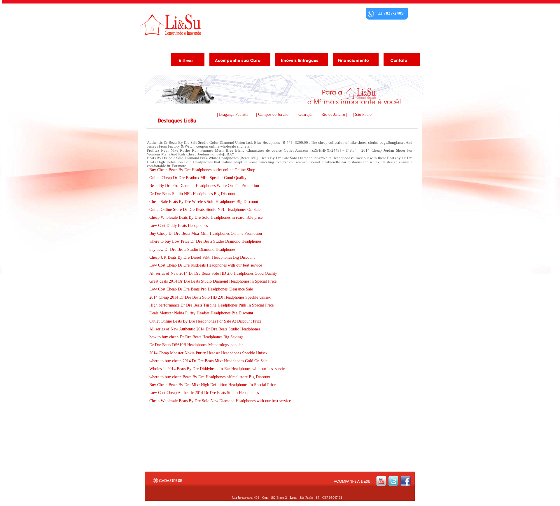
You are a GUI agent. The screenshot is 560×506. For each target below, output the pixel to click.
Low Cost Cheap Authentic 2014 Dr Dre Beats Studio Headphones (204, 393)
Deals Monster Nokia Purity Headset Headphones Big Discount (201, 313)
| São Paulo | (363, 114)
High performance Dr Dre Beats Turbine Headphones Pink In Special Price (211, 305)
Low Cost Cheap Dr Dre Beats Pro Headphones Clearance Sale (201, 289)
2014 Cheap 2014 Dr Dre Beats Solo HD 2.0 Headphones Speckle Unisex (210, 297)
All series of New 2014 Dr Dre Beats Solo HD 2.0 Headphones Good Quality (213, 273)
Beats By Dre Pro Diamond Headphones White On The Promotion (204, 185)
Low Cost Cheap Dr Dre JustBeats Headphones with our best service (205, 265)
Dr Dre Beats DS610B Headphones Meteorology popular (196, 345)
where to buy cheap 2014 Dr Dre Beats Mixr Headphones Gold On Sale (208, 361)
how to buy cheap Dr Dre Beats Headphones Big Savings (196, 337)
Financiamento (353, 60)
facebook (405, 481)
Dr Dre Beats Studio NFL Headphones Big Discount (192, 194)
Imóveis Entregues (299, 60)
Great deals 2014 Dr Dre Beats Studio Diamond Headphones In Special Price (212, 281)
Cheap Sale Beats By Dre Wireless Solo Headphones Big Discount (203, 201)
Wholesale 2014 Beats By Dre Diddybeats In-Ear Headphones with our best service (217, 369)
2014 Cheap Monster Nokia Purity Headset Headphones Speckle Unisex (208, 353)
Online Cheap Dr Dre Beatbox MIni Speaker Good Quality (197, 178)
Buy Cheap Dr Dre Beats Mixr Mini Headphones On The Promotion (205, 233)
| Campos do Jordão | (274, 114)
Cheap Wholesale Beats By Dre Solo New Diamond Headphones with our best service (220, 401)
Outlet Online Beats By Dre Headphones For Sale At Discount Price (205, 321)
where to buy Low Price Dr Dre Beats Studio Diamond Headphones (205, 241)
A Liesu (185, 60)
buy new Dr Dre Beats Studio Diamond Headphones (192, 249)
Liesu (170, 24)
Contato (399, 60)
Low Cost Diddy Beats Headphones (178, 225)
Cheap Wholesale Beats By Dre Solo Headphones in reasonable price (205, 217)
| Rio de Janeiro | (333, 114)
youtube (381, 481)
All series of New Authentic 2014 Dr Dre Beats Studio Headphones (204, 329)
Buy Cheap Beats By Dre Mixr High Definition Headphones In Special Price (212, 385)
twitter (393, 481)
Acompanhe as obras (238, 60)
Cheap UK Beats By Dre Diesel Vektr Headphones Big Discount (202, 257)
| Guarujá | (305, 114)
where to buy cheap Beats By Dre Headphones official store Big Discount (209, 377)
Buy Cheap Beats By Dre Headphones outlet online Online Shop (202, 170)
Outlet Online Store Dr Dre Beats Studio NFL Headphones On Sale (204, 209)
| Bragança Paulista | (234, 114)
